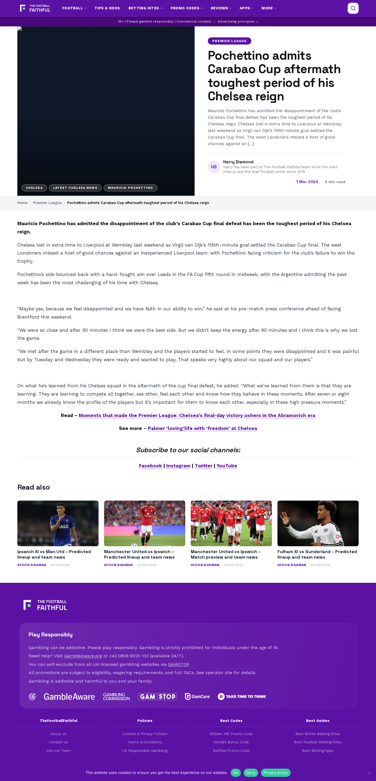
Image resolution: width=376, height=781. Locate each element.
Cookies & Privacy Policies (144, 734)
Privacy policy (276, 772)
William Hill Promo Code (231, 734)
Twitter (203, 465)
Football (72, 8)
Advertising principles (236, 21)
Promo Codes (185, 8)
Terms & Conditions (145, 742)
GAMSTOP (178, 664)
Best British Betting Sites (317, 734)
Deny (250, 772)
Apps (245, 8)
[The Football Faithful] (34, 8)
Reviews (219, 8)
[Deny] (369, 773)
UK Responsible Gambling (144, 751)
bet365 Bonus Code (231, 742)
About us (58, 734)
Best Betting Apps (318, 751)
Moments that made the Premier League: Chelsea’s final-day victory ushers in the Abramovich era (197, 415)
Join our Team (58, 751)
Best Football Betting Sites (318, 742)
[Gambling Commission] (116, 696)
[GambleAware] (69, 696)
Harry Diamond (238, 161)
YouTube (227, 465)
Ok (235, 772)
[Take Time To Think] (242, 696)
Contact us (58, 742)
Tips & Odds (107, 8)
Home (22, 203)
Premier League (229, 41)
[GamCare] (197, 696)
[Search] (353, 8)
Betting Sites (144, 8)
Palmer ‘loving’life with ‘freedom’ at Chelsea (202, 428)
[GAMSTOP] (157, 696)
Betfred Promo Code (231, 751)
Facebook (150, 465)
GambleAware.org (83, 655)
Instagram (178, 465)
